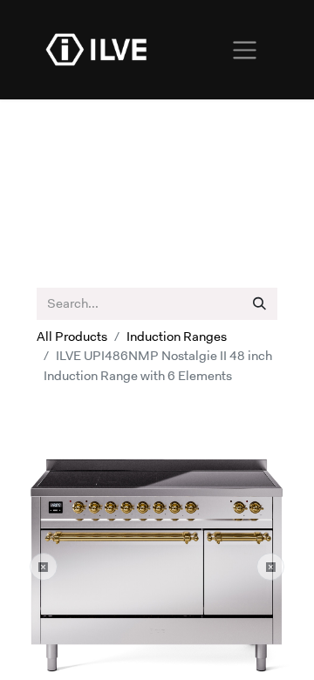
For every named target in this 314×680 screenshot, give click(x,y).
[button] (44, 567)
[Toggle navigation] (245, 49)
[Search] (259, 304)
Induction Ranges (176, 336)
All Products (72, 336)
